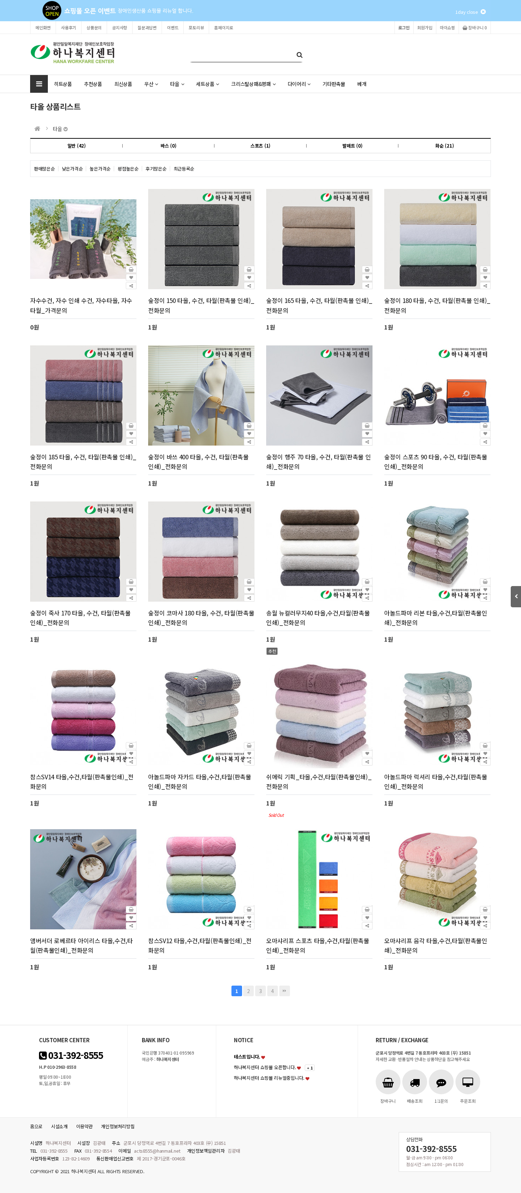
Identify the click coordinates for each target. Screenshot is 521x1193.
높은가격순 (100, 168)
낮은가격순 (72, 168)
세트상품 (205, 83)
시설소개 (59, 1126)
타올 (174, 83)
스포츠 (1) (260, 145)
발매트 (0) (352, 145)
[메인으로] (37, 128)
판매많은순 (44, 168)
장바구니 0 (477, 27)
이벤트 (172, 27)
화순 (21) (444, 145)
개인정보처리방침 (117, 1126)
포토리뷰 (196, 27)
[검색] (299, 54)
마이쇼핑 (447, 27)
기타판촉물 (334, 83)
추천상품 (93, 83)
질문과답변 (147, 27)
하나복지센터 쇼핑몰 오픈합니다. (265, 1067)
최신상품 (123, 83)
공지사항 (119, 27)
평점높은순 (128, 168)
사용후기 (68, 27)
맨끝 (284, 991)
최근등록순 (184, 168)
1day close (468, 11)
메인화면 (43, 27)
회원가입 (424, 27)
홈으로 (36, 1126)
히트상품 (63, 83)
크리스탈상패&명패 (251, 83)
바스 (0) (168, 145)
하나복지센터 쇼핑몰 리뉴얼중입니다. (269, 1077)
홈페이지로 (223, 27)
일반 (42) (76, 145)
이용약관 (84, 1126)
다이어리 (297, 83)
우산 (148, 83)
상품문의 (94, 27)
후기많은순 (156, 168)
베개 (361, 83)
